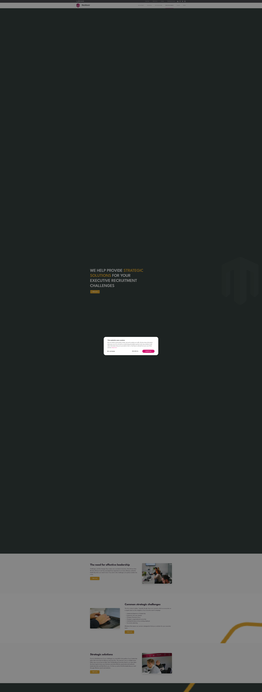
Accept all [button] (148, 351)
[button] (111, 351)
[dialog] (131, 346)
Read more (114, 347)
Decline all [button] (135, 351)
